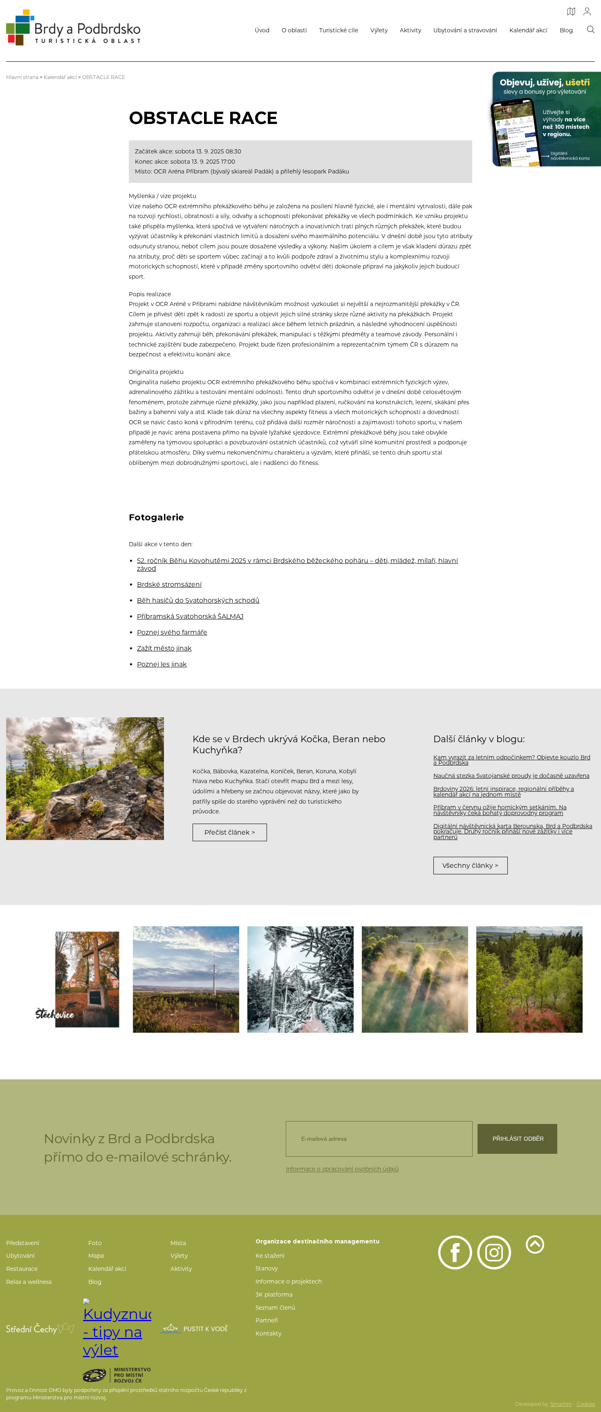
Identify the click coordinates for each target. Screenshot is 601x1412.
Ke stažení (270, 1255)
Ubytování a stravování (465, 30)
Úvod (262, 30)
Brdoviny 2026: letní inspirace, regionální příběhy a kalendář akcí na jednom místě (503, 792)
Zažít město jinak (164, 648)
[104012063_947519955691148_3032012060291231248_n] (186, 979)
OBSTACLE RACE (103, 77)
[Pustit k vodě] (194, 1328)
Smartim (561, 1404)
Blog (566, 30)
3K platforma (274, 1294)
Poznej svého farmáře (172, 632)
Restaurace (22, 1269)
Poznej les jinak (162, 664)
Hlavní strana (22, 77)
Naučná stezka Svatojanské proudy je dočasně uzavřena (511, 775)
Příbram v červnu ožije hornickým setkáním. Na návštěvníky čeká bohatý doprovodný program (500, 810)
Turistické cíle (338, 30)
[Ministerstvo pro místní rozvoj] (130, 1375)
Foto (95, 1243)
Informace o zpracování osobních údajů (342, 1169)
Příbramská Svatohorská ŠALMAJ (190, 616)
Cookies (585, 1404)
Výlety (379, 30)
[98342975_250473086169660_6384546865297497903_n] (529, 979)
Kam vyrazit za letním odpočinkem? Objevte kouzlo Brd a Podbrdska (511, 760)
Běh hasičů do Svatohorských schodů (198, 600)
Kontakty (268, 1333)
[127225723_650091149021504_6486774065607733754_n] (71, 979)
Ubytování (20, 1255)
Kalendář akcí (528, 30)
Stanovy (267, 1268)
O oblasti (294, 30)
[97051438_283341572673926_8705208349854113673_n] (415, 979)
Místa (178, 1243)
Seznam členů (275, 1307)
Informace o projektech (289, 1281)
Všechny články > (470, 865)
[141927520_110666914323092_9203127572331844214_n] (300, 979)
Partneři (267, 1320)
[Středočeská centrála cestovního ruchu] (40, 1328)
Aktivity (410, 30)
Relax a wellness (29, 1282)
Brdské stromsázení (169, 584)
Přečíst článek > (229, 832)
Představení (22, 1243)
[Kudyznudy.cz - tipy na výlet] (117, 1328)
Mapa (96, 1255)
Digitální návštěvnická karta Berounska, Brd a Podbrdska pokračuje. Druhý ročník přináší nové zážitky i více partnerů (512, 831)
